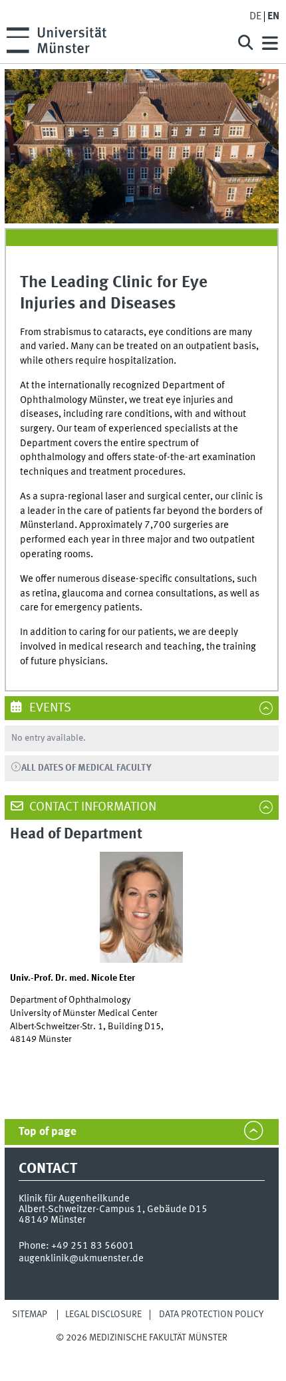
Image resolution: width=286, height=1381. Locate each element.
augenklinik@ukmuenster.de (81, 1258)
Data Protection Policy (211, 1314)
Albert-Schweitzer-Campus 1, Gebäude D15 (113, 1209)
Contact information (91, 807)
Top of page (47, 1132)
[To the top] (142, 1350)
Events (49, 708)
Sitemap (29, 1314)
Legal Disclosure (103, 1314)
